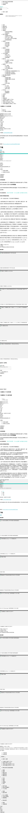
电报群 (4, 4)
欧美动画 (7, 45)
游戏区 (4, 64)
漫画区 (4, 48)
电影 (6, 80)
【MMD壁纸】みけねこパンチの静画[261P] (7, 553)
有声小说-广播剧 (9, 37)
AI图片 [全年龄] (8, 62)
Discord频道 (5, 3)
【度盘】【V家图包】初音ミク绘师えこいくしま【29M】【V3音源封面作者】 (13, 322)
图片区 (4, 58)
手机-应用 (7, 87)
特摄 (6, 81)
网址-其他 (7, 88)
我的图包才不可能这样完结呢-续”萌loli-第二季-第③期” (9, 590)
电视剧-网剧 (8, 77)
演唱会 (4, 30)
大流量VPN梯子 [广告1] (8, 99)
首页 (4, 24)
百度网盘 (1, 245)
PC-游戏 (7, 65)
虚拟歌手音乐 (8, 35)
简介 (3, 491)
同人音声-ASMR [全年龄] (11, 38)
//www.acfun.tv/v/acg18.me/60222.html (11, 144)
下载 (3, 495)
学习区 (4, 90)
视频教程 (7, 92)
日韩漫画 (7, 49)
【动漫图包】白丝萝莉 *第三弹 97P (6, 626)
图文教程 (7, 91)
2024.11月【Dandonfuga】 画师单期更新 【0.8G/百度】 (9, 608)
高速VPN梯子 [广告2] (7, 100)
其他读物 (7, 57)
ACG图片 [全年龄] (9, 60)
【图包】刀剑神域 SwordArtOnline (6, 286)
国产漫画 (7, 50)
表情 (1, 370)
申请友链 (5, 754)
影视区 (4, 76)
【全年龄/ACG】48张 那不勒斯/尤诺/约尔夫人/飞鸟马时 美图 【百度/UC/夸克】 (13, 304)
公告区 (4, 94)
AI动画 (6, 46)
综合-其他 (7, 83)
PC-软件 (7, 85)
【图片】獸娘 (2, 689)
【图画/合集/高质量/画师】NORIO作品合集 (7, 267)
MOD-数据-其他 (9, 68)
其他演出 (7, 33)
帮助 (4, 96)
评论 (3, 493)
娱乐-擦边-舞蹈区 (7, 75)
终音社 (1, 6)
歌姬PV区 (5, 27)
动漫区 (4, 41)
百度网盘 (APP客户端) (4, 631)
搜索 (1, 9)
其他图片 (7, 61)
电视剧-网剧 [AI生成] (10, 79)
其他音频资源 (8, 39)
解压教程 (2, 177)
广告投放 (5, 752)
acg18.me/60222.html (7, 132)
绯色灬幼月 (2, 152)
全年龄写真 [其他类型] (10, 73)
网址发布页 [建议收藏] (8, 1)
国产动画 (7, 43)
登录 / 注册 (5, 11)
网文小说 (7, 54)
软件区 (4, 84)
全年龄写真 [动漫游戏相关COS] (12, 71)
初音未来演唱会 (9, 31)
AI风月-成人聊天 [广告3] (8, 102)
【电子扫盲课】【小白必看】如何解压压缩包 (16, 192)
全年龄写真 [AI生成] (10, 72)
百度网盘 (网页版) (3, 630)
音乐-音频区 (5, 34)
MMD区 (4, 29)
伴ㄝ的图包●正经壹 (3, 340)
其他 (4, 95)
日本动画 (7, 42)
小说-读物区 (5, 53)
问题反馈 (5, 98)
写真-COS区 (5, 69)
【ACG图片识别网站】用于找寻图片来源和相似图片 (9, 535)
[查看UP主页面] (2, 151)
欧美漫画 (7, 52)
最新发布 (5, 26)
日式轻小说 (7, 56)
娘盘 (1, 150)
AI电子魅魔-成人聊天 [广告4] (9, 103)
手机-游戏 (7, 67)
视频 (3, 492)
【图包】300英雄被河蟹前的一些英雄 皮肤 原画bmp (9, 358)
